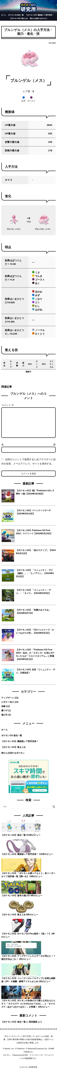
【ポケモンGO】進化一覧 (13, 835)
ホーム (3, 15)
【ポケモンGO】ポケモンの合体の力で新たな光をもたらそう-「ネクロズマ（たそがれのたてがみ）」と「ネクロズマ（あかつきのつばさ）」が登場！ (28, 1003)
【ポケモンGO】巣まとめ (19, 18)
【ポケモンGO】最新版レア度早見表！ (40, 15)
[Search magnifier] (54, 807)
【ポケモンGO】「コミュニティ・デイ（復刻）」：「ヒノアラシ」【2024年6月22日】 (35, 573)
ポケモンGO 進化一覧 (16, 15)
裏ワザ (4, 710)
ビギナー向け (7, 702)
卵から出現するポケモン (38, 18)
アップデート (7, 698)
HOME (28, 1064)
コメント (7, 405)
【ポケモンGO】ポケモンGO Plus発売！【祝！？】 (26, 934)
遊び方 (4, 715)
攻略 (3, 706)
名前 (28, 444)
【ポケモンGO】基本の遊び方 (15, 895)
